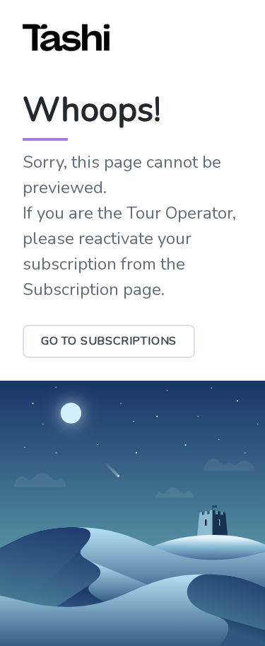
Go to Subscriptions (109, 341)
